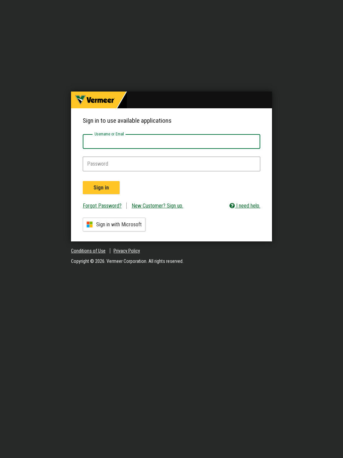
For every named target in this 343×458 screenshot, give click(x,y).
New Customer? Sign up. (157, 206)
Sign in (101, 187)
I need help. (247, 206)
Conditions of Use (88, 250)
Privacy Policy (127, 250)
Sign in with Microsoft (119, 224)
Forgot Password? (102, 206)
